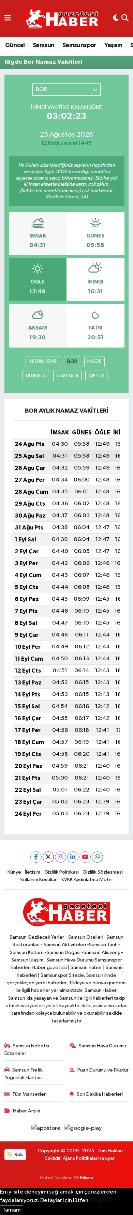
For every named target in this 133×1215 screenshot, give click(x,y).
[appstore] (46, 1130)
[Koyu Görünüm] (116, 18)
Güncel (15, 45)
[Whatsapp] (97, 857)
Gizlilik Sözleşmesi (103, 872)
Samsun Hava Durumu (102, 1045)
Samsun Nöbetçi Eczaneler (26, 1049)
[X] (48, 857)
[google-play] (83, 1130)
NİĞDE (94, 361)
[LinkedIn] (72, 857)
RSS (18, 1154)
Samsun (43, 45)
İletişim (32, 872)
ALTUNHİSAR (43, 361)
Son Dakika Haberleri (100, 1094)
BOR (72, 361)
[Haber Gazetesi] (62, 18)
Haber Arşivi (26, 1110)
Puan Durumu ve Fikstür (103, 1070)
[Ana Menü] (7, 18)
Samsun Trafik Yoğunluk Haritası (23, 1073)
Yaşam (113, 45)
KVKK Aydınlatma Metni (87, 879)
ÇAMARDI (67, 375)
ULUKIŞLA (36, 375)
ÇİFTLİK (96, 375)
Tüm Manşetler (29, 1094)
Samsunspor (79, 45)
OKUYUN (101, 1200)
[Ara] (125, 18)
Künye (14, 872)
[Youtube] (85, 857)
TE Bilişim (83, 1177)
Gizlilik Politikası (61, 872)
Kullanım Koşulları (39, 879)
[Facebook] (36, 857)
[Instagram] (60, 857)
